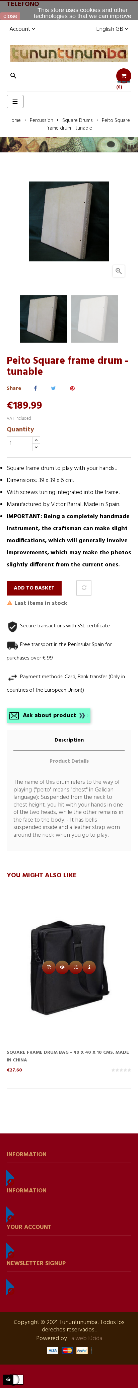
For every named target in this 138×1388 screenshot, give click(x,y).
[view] (89, 967)
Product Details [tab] (69, 761)
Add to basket (34, 588)
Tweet (53, 389)
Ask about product (49, 715)
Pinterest (72, 389)
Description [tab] (69, 740)
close (10, 16)
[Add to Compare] (83, 588)
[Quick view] (62, 967)
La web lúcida (85, 1338)
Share (35, 389)
